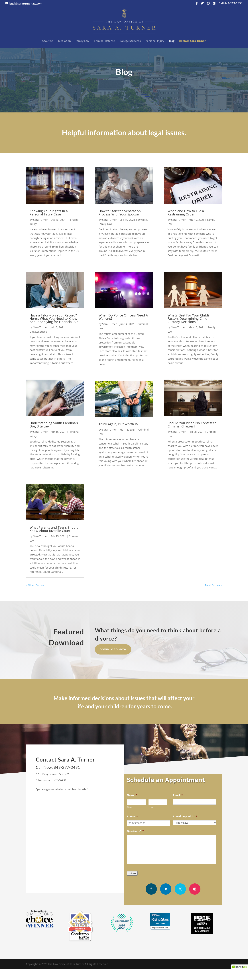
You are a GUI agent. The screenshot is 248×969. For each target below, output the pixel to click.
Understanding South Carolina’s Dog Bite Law (54, 424)
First (129, 807)
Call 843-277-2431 (231, 3)
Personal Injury (154, 41)
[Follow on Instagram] (194, 889)
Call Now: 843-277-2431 (58, 767)
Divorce (142, 219)
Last (151, 807)
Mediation (64, 41)
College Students (130, 41)
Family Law (82, 41)
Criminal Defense (104, 41)
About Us (47, 41)
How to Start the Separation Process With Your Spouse (120, 212)
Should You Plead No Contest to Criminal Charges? (192, 424)
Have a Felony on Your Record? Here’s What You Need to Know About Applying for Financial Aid (54, 318)
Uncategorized (38, 331)
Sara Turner (40, 219)
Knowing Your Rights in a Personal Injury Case (49, 212)
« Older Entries (35, 585)
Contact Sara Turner (192, 41)
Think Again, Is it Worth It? (118, 424)
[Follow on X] (180, 889)
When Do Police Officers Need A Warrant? (123, 317)
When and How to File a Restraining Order (186, 212)
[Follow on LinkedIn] (165, 889)
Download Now (113, 649)
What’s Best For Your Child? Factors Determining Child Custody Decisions (188, 318)
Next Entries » (213, 585)
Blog (171, 41)
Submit (132, 873)
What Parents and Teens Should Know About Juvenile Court (54, 529)
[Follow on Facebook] (151, 889)
